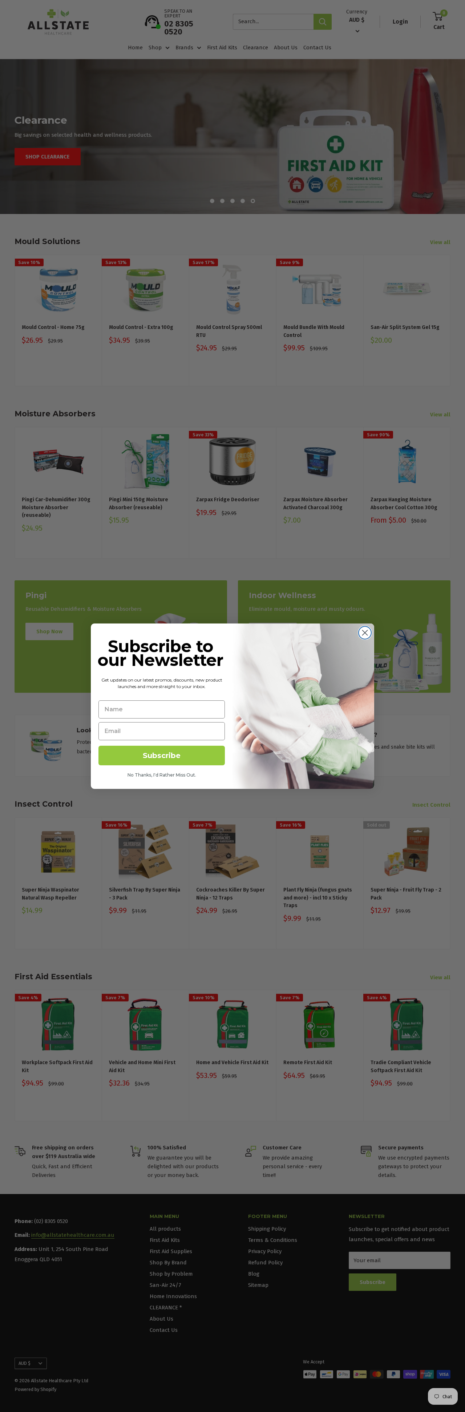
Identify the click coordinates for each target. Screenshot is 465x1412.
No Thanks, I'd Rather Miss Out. (162, 775)
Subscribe (162, 755)
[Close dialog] (365, 632)
